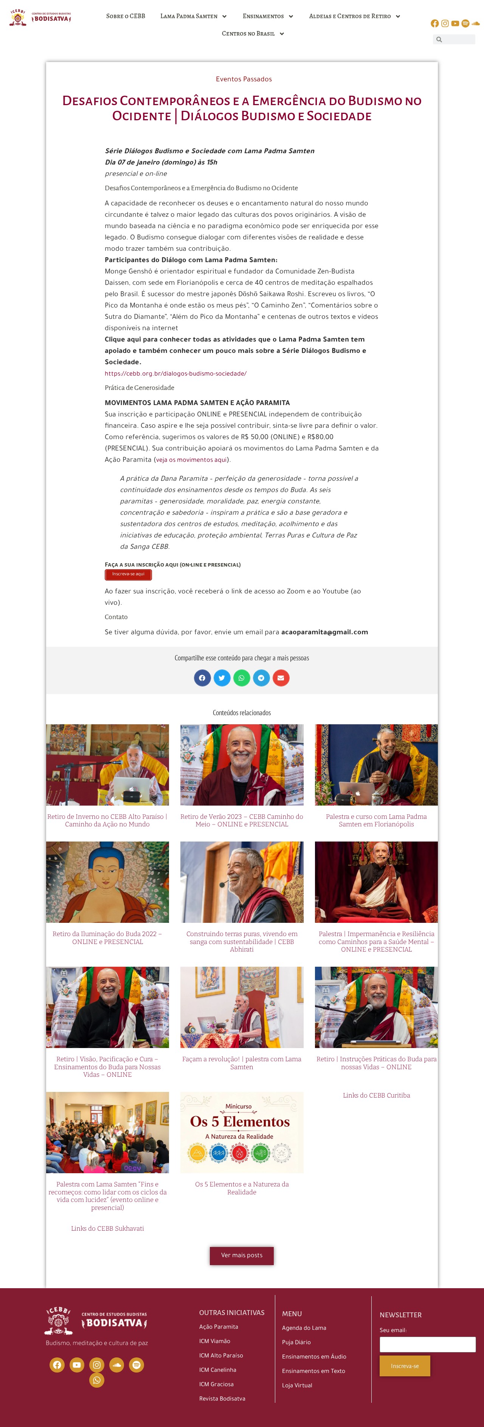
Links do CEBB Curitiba (376, 1095)
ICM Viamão (214, 1342)
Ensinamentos (263, 16)
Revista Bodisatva (222, 1399)
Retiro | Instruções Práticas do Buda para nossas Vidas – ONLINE (376, 1063)
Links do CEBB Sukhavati (107, 1229)
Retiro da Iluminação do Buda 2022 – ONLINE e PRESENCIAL (107, 938)
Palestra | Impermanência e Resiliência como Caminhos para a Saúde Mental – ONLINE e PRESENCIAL (376, 941)
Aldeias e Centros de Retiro (350, 16)
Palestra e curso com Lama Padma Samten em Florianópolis (376, 820)
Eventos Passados (244, 80)
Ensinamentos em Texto (313, 1372)
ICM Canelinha (217, 1371)
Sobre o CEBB (125, 16)
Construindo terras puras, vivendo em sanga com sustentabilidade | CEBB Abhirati (242, 941)
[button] (202, 677)
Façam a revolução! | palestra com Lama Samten (241, 1063)
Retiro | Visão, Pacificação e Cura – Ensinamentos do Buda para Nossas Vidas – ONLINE (107, 1067)
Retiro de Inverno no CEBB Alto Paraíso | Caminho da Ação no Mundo (107, 820)
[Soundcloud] (116, 1365)
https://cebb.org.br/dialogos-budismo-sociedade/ (176, 374)
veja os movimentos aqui (191, 460)
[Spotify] (136, 1365)
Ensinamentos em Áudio (314, 1357)
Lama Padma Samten (188, 16)
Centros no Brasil (248, 33)
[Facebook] (57, 1365)
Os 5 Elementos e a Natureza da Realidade (242, 1188)
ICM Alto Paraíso (221, 1356)
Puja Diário (296, 1343)
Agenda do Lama (304, 1329)
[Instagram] (96, 1365)
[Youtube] (77, 1365)
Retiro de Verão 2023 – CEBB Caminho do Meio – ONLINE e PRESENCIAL (241, 820)
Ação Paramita (218, 1328)
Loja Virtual (297, 1386)
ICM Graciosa (216, 1385)
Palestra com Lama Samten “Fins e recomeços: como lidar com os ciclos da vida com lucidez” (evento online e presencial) (107, 1195)
